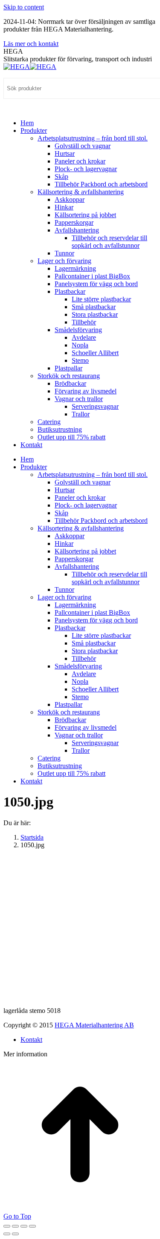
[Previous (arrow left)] (6, 1234)
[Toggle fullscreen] (23, 1226)
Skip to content (23, 7)
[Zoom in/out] (32, 1226)
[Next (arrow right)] (15, 1234)
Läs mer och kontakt (30, 43)
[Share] (15, 1226)
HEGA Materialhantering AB (94, 1025)
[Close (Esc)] (6, 1226)
